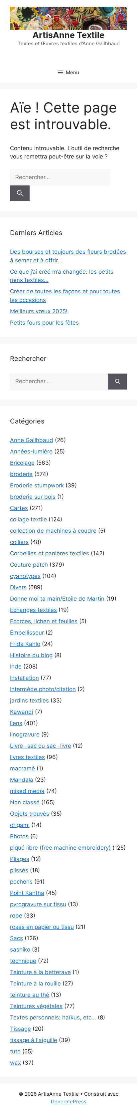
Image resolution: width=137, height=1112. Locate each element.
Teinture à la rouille (35, 983)
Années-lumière (31, 451)
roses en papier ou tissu (42, 927)
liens (16, 723)
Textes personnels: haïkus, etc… (53, 1017)
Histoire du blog (31, 655)
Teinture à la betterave (40, 972)
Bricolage (22, 462)
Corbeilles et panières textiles (49, 553)
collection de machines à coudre (53, 530)
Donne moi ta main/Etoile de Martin (57, 598)
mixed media (27, 791)
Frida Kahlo (25, 644)
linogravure (25, 734)
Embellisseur (27, 632)
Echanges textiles (33, 610)
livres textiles (27, 757)
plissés (19, 870)
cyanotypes (25, 576)
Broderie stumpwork (37, 485)
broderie (21, 474)
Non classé (25, 802)
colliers (19, 542)
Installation (24, 678)
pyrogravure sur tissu (38, 904)
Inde (16, 666)
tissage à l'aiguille (33, 1040)
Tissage (20, 1028)
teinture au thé (29, 994)
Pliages (19, 859)
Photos (19, 836)
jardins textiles (29, 700)
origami (20, 825)
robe (16, 915)
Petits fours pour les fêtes (44, 322)
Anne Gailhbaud (31, 440)
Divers (18, 587)
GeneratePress (68, 1101)
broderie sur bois (33, 496)
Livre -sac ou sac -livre (40, 745)
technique (23, 961)
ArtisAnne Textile (68, 35)
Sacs (16, 938)
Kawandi (21, 711)
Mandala (21, 779)
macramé (22, 768)
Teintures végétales (36, 1006)
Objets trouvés (29, 813)
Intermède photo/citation (43, 689)
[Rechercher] (20, 193)
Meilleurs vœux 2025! (39, 311)
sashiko (20, 949)
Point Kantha (27, 893)
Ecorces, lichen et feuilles (43, 621)
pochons (21, 881)
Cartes (19, 508)
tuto (15, 1051)
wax (15, 1062)
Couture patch (29, 564)
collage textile (28, 519)
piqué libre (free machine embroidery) (60, 847)
